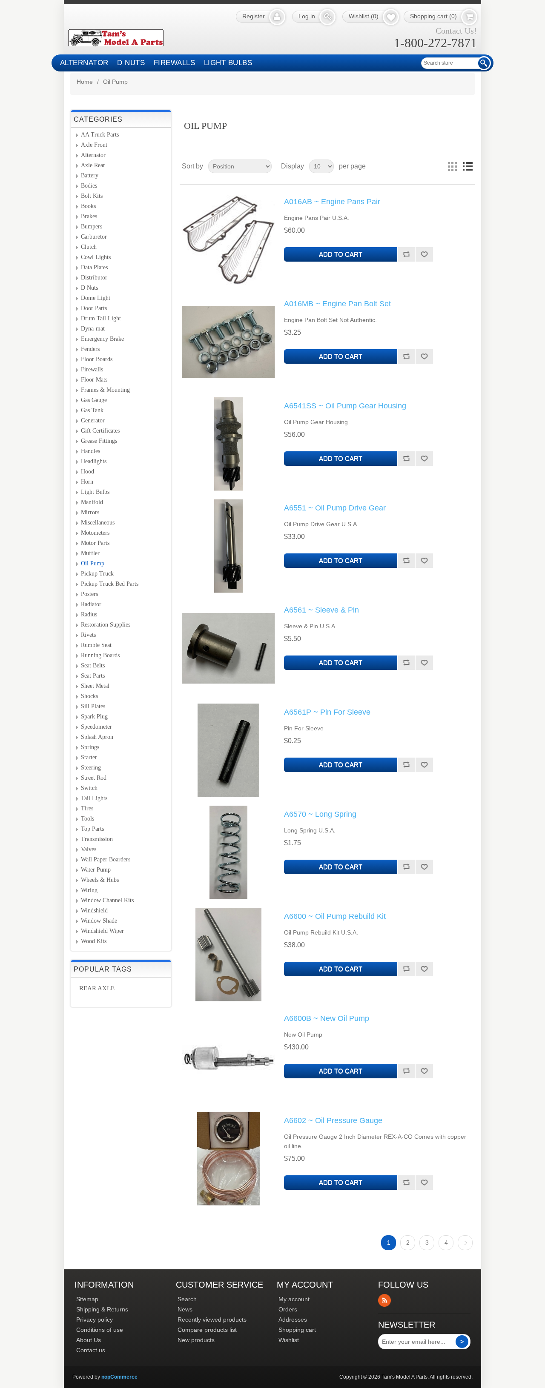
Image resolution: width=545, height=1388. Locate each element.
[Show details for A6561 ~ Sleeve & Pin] (228, 648)
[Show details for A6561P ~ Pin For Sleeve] (228, 750)
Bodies (89, 185)
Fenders (90, 349)
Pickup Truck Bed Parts (109, 584)
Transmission (97, 839)
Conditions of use (99, 1329)
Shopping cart (297, 1329)
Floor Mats (94, 379)
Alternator (84, 63)
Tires (87, 808)
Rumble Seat (96, 645)
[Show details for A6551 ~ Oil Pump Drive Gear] (228, 546)
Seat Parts (93, 676)
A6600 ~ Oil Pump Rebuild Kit (335, 916)
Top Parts (92, 829)
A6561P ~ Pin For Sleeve (327, 712)
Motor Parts (95, 543)
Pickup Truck (97, 573)
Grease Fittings (99, 441)
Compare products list (207, 1329)
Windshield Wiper (102, 931)
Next (465, 1242)
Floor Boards (96, 359)
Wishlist (288, 1340)
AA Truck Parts (100, 134)
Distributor (94, 277)
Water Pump (96, 869)
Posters (89, 594)
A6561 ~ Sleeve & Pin (321, 610)
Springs (90, 747)
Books (88, 206)
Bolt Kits (92, 196)
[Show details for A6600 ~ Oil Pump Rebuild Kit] (228, 954)
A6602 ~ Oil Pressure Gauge (333, 1120)
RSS (384, 1300)
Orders (287, 1309)
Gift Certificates (100, 431)
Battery (89, 175)
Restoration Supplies (105, 624)
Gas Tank (92, 410)
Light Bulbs (228, 63)
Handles (90, 451)
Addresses (292, 1319)
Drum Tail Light (101, 318)
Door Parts (94, 308)
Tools (87, 818)
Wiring (89, 890)
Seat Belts (93, 665)
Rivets (88, 635)
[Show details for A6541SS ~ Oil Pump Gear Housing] (228, 444)
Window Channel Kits (107, 900)
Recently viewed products (212, 1319)
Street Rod (93, 778)
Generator (93, 420)
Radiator (91, 604)
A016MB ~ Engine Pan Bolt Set (337, 303)
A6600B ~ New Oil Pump (326, 1018)
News (185, 1309)
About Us (88, 1340)
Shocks (89, 696)
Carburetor (94, 237)
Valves (88, 849)
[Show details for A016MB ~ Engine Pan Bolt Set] (228, 342)
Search (187, 1299)
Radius (89, 614)
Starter (89, 757)
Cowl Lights (96, 257)
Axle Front (94, 145)
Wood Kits (93, 941)
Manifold (92, 502)
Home (85, 81)
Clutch (89, 247)
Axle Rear (93, 165)
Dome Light (95, 298)
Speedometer (96, 727)
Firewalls (174, 63)
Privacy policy (94, 1319)
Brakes (89, 216)
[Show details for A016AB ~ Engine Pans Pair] (228, 240)
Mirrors (90, 512)
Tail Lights (94, 798)
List (467, 166)
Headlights (93, 461)
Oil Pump (92, 563)
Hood (87, 471)
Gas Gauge (94, 400)
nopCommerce (119, 1377)
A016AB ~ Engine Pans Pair (332, 201)
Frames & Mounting (105, 390)
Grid (452, 166)
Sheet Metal (95, 686)
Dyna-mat (93, 328)
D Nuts (131, 63)
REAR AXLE (97, 988)
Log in (306, 16)
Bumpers (91, 226)
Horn (87, 482)
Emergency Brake (102, 339)
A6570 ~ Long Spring (320, 814)
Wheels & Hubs (100, 880)
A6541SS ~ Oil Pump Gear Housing (345, 406)
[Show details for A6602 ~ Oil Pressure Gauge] (228, 1159)
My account (294, 1299)
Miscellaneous (98, 522)
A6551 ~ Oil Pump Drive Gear (335, 508)
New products (196, 1340)
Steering (91, 767)
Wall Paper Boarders (105, 859)
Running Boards (100, 655)
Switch (89, 788)
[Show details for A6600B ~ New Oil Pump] (228, 1056)
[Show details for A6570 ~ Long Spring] (228, 852)
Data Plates (94, 267)
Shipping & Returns (102, 1309)
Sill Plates (93, 706)
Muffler (90, 553)
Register (253, 16)
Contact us (90, 1350)
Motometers (95, 533)
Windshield (94, 910)
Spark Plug (94, 716)
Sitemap (87, 1299)
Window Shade (99, 921)
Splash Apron (97, 737)
